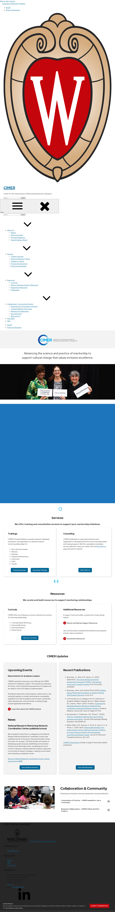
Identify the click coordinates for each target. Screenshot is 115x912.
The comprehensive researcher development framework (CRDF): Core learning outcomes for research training (84, 682)
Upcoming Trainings (40, 570)
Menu (2, 212)
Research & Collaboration (20, 311)
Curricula (14, 283)
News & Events (16, 314)
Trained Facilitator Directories (21, 309)
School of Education (13, 10)
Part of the (43, 841)
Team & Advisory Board (19, 240)
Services (10, 254)
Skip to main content (7, 1)
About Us (10, 230)
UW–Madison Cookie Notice (14, 908)
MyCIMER (11, 319)
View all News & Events (30, 767)
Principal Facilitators (18, 238)
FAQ (8, 321)
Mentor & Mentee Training (20, 259)
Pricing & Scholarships (18, 266)
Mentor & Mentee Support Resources (24, 285)
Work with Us (15, 316)
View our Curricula (29, 638)
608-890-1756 (18, 887)
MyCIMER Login (13, 851)
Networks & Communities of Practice (24, 306)
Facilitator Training (17, 261)
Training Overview (17, 256)
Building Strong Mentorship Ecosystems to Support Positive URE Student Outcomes (86, 692)
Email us (10, 885)
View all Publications (85, 767)
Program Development (19, 264)
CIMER (9, 187)
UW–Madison (13, 4)
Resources (11, 280)
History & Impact (17, 235)
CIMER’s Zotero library (71, 742)
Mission (13, 233)
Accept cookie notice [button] (99, 906)
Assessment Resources (19, 288)
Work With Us (101, 546)
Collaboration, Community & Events (20, 304)
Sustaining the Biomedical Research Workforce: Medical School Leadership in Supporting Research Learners (86, 706)
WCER (8, 8)
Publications (15, 290)
